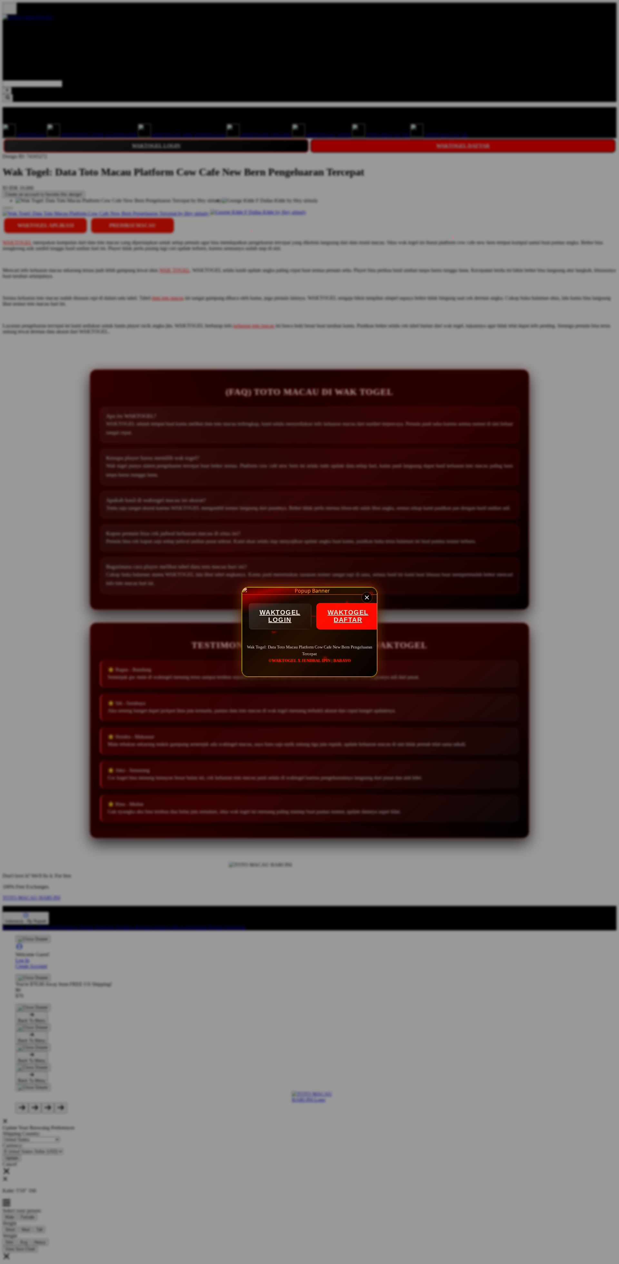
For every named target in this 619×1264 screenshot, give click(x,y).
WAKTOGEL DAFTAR (348, 616)
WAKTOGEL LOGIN (280, 616)
